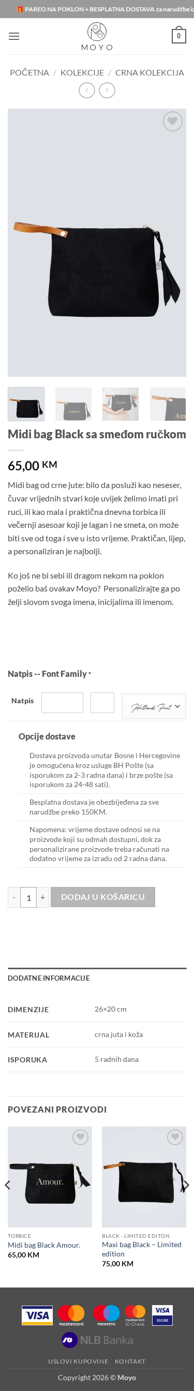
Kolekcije (82, 72)
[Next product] (87, 90)
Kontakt (130, 1361)
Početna (29, 72)
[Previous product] (107, 90)
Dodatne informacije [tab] (48, 978)
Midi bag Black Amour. (44, 1245)
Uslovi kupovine (78, 1361)
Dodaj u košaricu (103, 896)
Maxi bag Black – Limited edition (142, 1249)
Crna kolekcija (149, 72)
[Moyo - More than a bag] (97, 36)
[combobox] (154, 706)
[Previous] (24, 243)
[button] (14, 36)
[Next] (169, 243)
